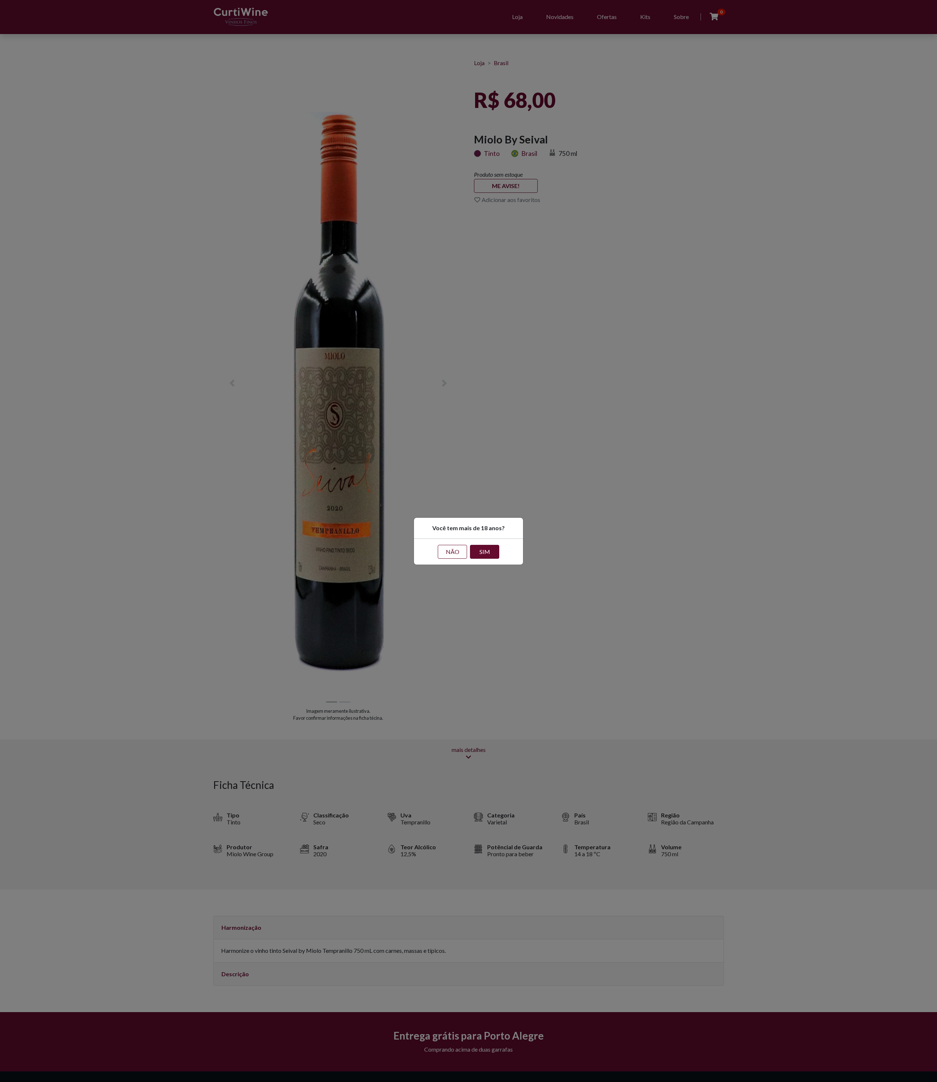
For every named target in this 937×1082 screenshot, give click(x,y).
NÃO (452, 551)
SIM (484, 551)
